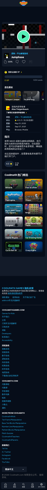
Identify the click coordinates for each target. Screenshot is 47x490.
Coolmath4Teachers (10, 436)
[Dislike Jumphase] (17, 61)
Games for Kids (8, 313)
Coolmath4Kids (8, 416)
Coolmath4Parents (10, 440)
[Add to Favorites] (24, 61)
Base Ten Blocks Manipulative (14, 423)
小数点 (4, 404)
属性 (4, 408)
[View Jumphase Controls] (31, 62)
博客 (4, 330)
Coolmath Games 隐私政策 (18, 288)
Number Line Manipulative (12, 426)
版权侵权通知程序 (15, 293)
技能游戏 (5, 352)
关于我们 (5, 317)
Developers (6, 333)
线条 (4, 398)
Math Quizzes (7, 433)
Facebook (6, 459)
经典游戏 (5, 366)
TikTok (5, 448)
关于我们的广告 (29, 297)
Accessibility (7, 340)
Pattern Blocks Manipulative (13, 430)
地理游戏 (5, 372)
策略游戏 (5, 349)
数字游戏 (5, 356)
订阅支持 (5, 327)
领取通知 (5, 297)
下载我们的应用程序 (10, 376)
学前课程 (5, 391)
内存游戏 (5, 362)
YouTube (5, 462)
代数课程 (5, 384)
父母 (4, 320)
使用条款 (16, 297)
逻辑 (13, 54)
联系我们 (5, 337)
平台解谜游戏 (22, 54)
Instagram (6, 455)
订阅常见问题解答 (9, 323)
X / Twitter (6, 452)
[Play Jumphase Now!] (23, 36)
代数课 (4, 388)
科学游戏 (5, 369)
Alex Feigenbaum (20, 109)
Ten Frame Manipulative (12, 420)
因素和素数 (6, 401)
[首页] (23, 3)
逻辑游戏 (5, 359)
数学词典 (5, 394)
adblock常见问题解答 (11, 300)
